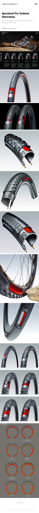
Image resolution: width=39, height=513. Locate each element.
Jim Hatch (10, 4)
